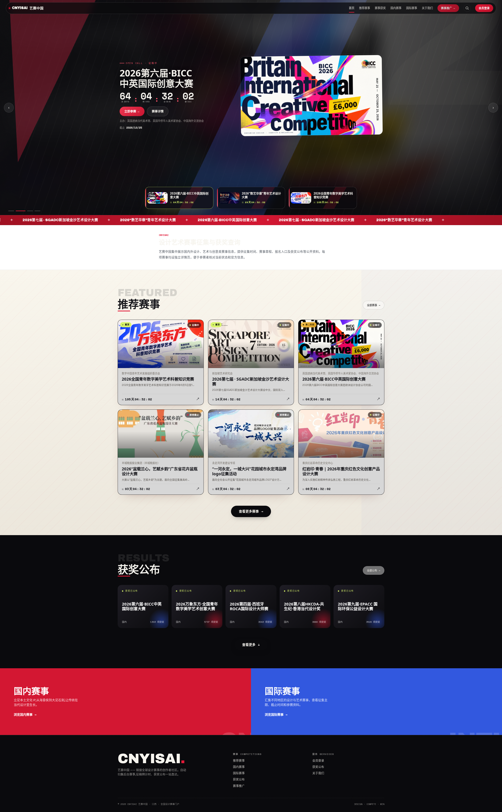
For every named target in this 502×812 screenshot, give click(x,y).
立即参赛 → (132, 116)
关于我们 (427, 8)
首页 (351, 8)
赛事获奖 (380, 8)
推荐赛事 (364, 8)
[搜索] (467, 8)
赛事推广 (239, 786)
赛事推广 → (448, 8)
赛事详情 (158, 116)
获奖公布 (239, 779)
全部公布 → (373, 570)
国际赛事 (411, 8)
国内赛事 (395, 8)
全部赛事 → (373, 305)
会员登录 (484, 8)
